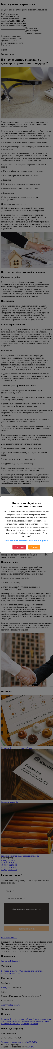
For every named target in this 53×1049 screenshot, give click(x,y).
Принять (34, 547)
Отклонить (19, 547)
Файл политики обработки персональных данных (26, 541)
